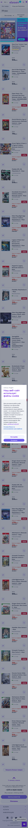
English (11, 387)
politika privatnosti (13, 424)
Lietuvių (6, 387)
